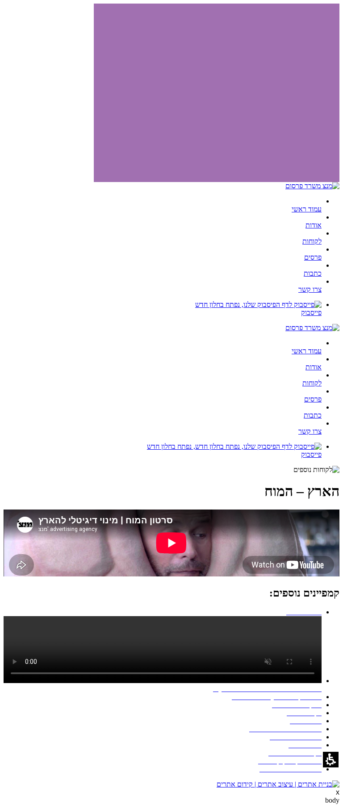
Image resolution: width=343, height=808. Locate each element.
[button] (331, 759)
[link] (163, 309)
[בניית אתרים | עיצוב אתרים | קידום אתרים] (278, 784)
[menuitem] (163, 205)
